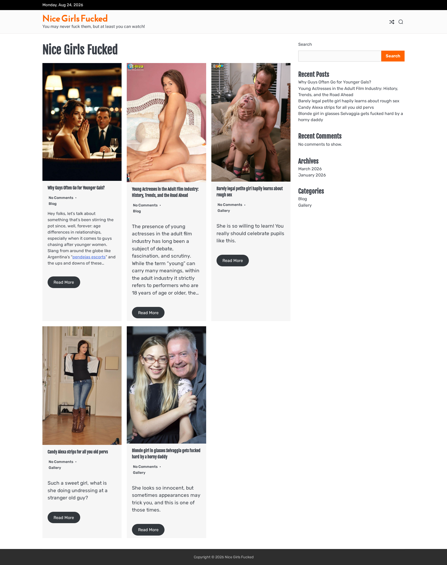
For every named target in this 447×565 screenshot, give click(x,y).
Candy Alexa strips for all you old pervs (78, 451)
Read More (64, 282)
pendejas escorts (89, 256)
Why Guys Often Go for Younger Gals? (76, 187)
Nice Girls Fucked (75, 18)
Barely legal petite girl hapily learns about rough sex (348, 101)
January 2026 (312, 175)
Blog (53, 204)
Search (305, 44)
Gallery (224, 210)
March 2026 (310, 168)
